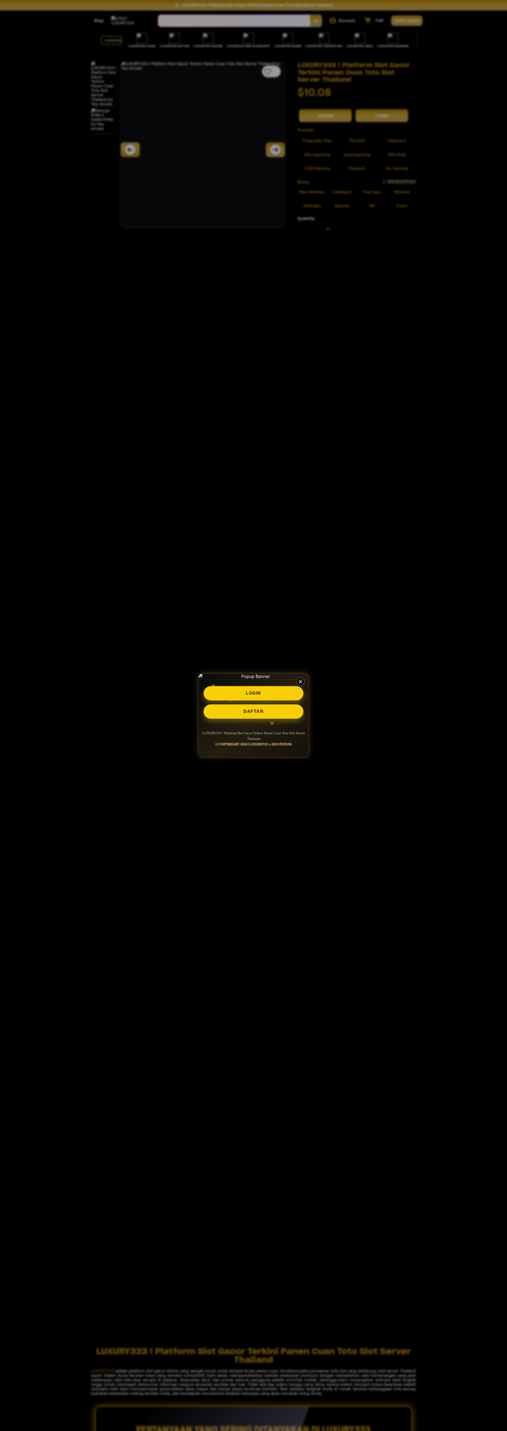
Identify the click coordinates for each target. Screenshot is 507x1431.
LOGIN (253, 693)
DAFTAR (253, 711)
